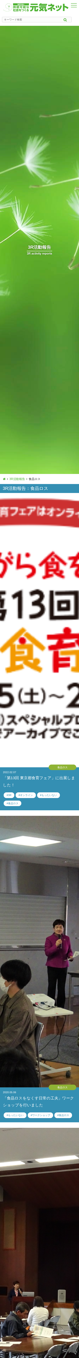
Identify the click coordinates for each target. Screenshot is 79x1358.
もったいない (49, 795)
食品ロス (13, 803)
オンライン (26, 795)
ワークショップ (41, 1115)
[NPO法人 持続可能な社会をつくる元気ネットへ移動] (4, 479)
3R (9, 795)
